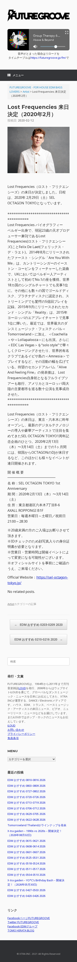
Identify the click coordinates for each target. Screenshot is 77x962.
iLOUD (11, 725)
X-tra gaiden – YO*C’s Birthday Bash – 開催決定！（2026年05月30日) (35, 882)
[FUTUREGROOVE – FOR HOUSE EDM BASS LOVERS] (38, 16)
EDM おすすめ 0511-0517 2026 (26, 869)
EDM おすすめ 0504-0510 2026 (26, 875)
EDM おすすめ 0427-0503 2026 (26, 890)
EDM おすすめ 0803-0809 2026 (26, 786)
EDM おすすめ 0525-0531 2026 (26, 858)
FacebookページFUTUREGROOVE (28, 918)
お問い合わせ (15, 730)
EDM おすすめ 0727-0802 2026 (26, 791)
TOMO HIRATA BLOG (20, 930)
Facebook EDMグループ (22, 926)
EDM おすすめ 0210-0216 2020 (38, 639)
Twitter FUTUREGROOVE (23, 922)
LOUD (22, 688)
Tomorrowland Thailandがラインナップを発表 (36, 825)
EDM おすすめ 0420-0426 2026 (26, 896)
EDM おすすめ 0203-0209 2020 (38, 625)
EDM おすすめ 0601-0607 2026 (26, 852)
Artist (10, 604)
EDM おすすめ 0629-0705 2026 (26, 814)
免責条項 (13, 738)
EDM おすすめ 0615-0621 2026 (26, 841)
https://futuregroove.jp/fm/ (48, 58)
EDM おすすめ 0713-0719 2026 (26, 802)
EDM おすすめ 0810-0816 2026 (26, 780)
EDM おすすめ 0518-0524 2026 (26, 863)
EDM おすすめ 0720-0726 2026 (26, 797)
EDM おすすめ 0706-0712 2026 (26, 808)
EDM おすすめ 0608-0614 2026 (26, 846)
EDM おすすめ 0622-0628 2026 (26, 820)
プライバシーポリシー (21, 734)
